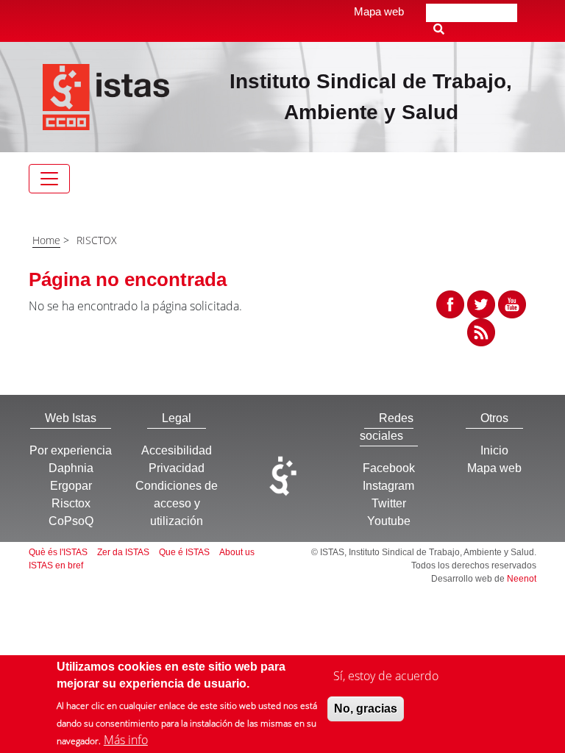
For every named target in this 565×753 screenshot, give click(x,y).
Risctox (70, 503)
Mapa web (379, 11)
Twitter (389, 503)
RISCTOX (97, 240)
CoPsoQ (71, 521)
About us (237, 552)
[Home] (106, 96)
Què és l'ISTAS (58, 552)
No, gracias (365, 708)
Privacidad (177, 468)
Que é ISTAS (184, 552)
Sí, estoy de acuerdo (385, 676)
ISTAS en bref (56, 565)
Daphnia (71, 468)
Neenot (521, 579)
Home (46, 240)
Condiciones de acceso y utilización (176, 503)
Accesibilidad (176, 450)
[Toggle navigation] (49, 178)
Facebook (389, 468)
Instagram (388, 485)
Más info (126, 740)
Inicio (494, 450)
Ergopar (71, 485)
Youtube (389, 521)
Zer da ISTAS (123, 552)
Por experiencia (70, 450)
